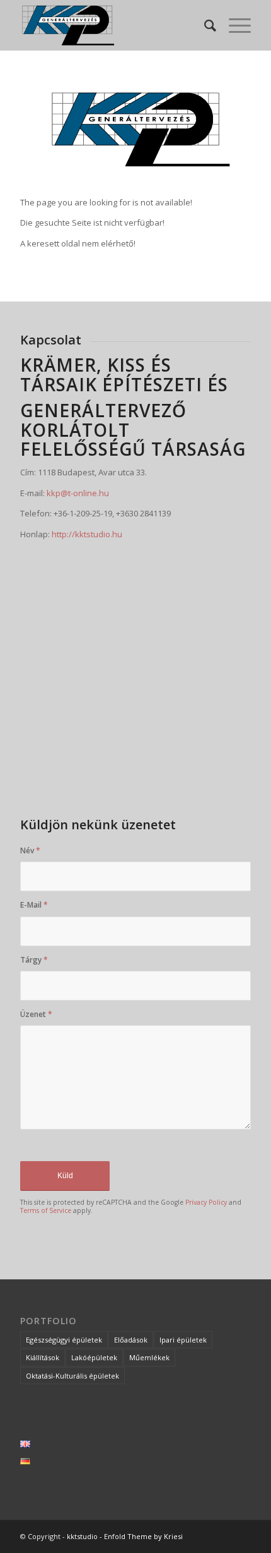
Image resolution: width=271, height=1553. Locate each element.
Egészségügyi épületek (64, 1339)
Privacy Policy (206, 1202)
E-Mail (34, 904)
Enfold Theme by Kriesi (143, 1536)
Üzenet (36, 1014)
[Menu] (233, 25)
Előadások (130, 1339)
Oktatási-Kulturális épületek (72, 1375)
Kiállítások (42, 1357)
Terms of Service (45, 1210)
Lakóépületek (94, 1357)
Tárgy (34, 959)
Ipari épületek (183, 1339)
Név (30, 850)
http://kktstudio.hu (87, 534)
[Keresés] (204, 25)
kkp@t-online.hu (78, 493)
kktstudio (82, 1536)
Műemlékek (149, 1357)
